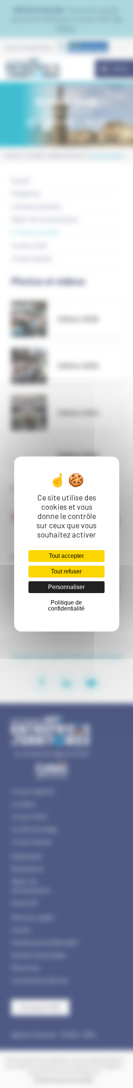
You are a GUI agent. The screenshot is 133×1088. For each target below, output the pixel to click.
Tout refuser (66, 571)
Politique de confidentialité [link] (66, 605)
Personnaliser (66, 587)
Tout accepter (66, 556)
